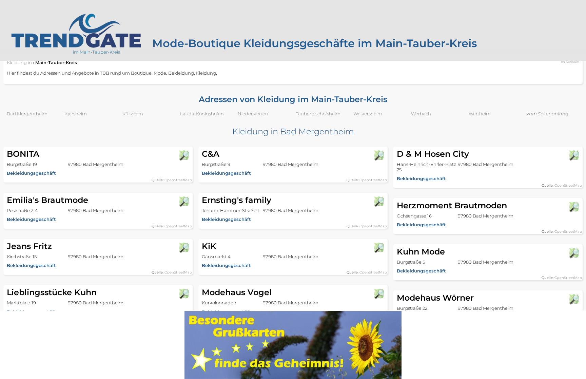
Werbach (421, 113)
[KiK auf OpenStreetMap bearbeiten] (378, 247)
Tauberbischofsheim (318, 113)
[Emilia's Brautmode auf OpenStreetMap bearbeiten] (183, 201)
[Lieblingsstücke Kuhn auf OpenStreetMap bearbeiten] (183, 293)
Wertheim (480, 113)
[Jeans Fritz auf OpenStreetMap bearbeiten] (183, 247)
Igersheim (75, 113)
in (19, 62)
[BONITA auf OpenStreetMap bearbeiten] (183, 155)
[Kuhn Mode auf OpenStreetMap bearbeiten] (573, 253)
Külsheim (132, 113)
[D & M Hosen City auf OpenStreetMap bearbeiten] (573, 155)
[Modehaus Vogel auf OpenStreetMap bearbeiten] (378, 293)
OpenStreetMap (178, 180)
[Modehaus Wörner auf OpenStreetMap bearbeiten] (573, 299)
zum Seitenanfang (547, 113)
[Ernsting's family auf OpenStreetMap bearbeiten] (378, 201)
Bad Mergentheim (27, 113)
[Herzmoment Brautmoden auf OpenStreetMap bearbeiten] (573, 207)
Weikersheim (367, 113)
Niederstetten (253, 113)
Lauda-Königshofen (202, 113)
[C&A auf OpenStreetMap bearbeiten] (378, 155)
